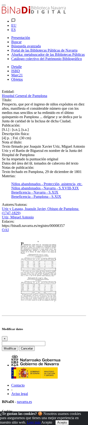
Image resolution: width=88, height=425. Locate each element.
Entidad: (8, 92)
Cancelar (27, 348)
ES (13, 30)
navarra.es (24, 402)
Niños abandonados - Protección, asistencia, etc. (46, 184)
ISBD (15, 71)
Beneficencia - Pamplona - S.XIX (36, 197)
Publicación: (11, 125)
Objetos (17, 79)
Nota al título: (12, 142)
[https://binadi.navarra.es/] (34, 12)
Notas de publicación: (18, 167)
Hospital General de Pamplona (24, 96)
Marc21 (17, 75)
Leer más (34, 422)
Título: (7, 100)
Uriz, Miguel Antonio (18, 217)
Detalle (16, 67)
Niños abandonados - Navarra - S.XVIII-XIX (45, 188)
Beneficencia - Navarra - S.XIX (34, 192)
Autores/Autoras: (14, 205)
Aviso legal (19, 394)
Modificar (10, 348)
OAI (5, 230)
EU (13, 25)
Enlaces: (8, 221)
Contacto (18, 385)
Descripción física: (15, 134)
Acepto (46, 422)
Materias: (8, 176)
